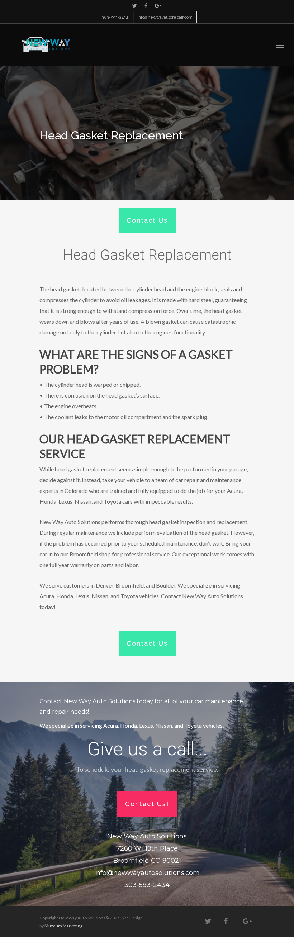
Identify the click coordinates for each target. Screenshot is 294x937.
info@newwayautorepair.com (165, 17)
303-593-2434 (115, 17)
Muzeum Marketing (63, 925)
